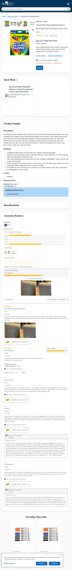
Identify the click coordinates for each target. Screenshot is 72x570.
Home (4, 16)
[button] (68, 4)
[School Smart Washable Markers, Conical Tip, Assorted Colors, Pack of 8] (22, 535)
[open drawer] (3, 4)
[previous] (4, 544)
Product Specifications (55, 56)
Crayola (44, 21)
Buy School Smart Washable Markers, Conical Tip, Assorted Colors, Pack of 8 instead (21, 89)
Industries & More (13, 16)
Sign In (39, 41)
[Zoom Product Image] (33, 30)
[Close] (60, 555)
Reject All (41, 563)
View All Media (32, 23)
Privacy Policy (31, 559)
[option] (7, 23)
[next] (28, 23)
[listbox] (16, 23)
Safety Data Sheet (12, 194)
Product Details (41, 56)
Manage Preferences (9, 563)
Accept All (54, 563)
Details (55, 60)
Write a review (53, 35)
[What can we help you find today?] (68, 8)
